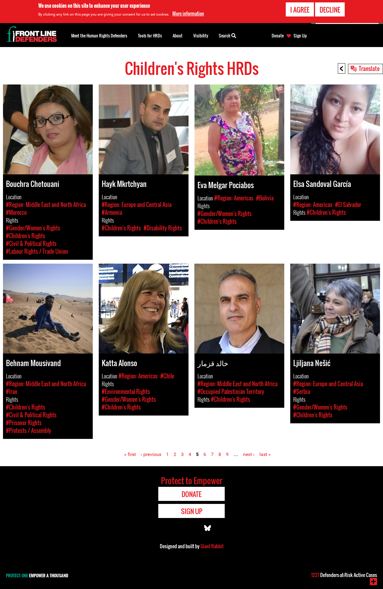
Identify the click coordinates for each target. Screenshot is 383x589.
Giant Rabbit (212, 546)
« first (130, 454)
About (178, 35)
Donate (278, 36)
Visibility (200, 35)
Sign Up (300, 36)
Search (225, 35)
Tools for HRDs (150, 35)
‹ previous (151, 454)
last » (265, 454)
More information (188, 13)
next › (249, 454)
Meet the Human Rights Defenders (99, 35)
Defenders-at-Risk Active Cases (344, 575)
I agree (299, 9)
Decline (330, 9)
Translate (369, 68)
